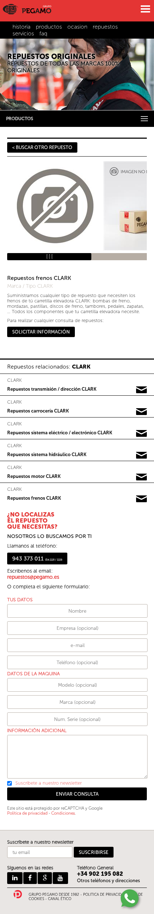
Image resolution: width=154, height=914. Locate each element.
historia (21, 26)
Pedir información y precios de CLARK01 (141, 390)
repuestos (105, 26)
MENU (145, 9)
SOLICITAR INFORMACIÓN (41, 332)
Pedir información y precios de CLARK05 (141, 477)
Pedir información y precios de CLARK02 (141, 411)
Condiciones (63, 813)
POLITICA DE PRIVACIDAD (104, 895)
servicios (23, 33)
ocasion (77, 26)
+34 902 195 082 (100, 873)
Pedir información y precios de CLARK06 (141, 499)
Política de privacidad (27, 813)
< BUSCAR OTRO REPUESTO (42, 147)
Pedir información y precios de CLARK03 (141, 433)
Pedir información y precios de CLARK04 (141, 455)
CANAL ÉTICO (59, 899)
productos (49, 26)
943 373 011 (37, 558)
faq (43, 33)
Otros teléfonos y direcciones (108, 880)
